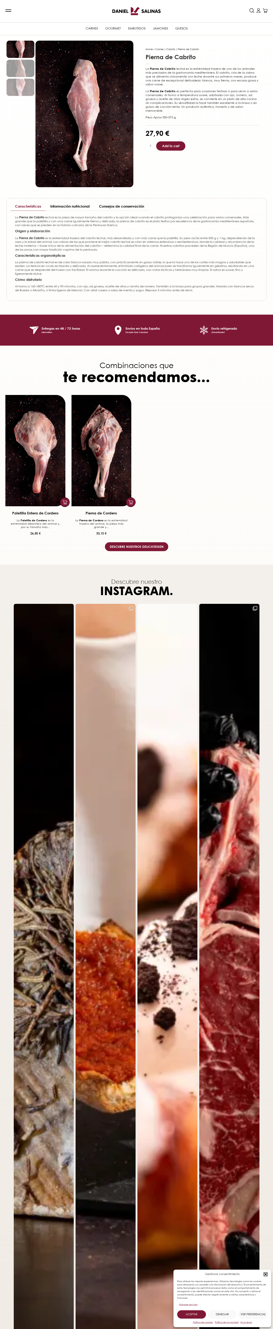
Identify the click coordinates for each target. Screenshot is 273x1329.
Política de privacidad (226, 1322)
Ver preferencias (252, 1314)
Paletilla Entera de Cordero (35, 513)
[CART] (265, 10)
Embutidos (136, 28)
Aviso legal (246, 1322)
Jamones (160, 28)
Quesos (181, 28)
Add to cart (170, 146)
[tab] (28, 206)
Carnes (92, 28)
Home (149, 49)
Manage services (188, 1305)
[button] (265, 1274)
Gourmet (113, 28)
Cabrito (170, 49)
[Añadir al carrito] (65, 502)
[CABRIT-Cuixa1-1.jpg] (84, 114)
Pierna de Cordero (101, 513)
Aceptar (191, 1314)
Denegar (222, 1314)
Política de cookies (203, 1322)
